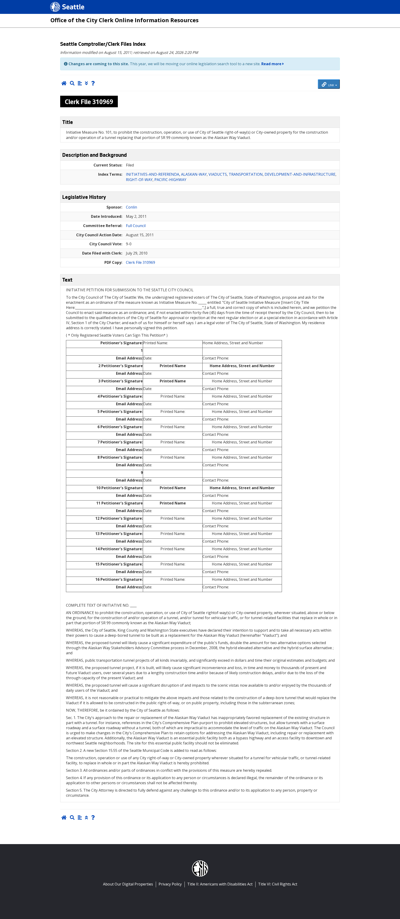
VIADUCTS (218, 174)
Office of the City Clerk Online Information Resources (124, 20)
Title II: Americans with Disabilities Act (220, 884)
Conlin (131, 207)
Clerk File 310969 (140, 262)
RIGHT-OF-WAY (139, 179)
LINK (331, 85)
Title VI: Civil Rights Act (277, 884)
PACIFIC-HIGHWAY (170, 179)
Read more (271, 63)
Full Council (136, 225)
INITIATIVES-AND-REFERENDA (152, 174)
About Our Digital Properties (128, 884)
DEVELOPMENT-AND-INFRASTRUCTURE (300, 174)
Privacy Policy (170, 884)
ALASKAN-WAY (194, 174)
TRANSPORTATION (246, 174)
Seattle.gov (60, 2)
